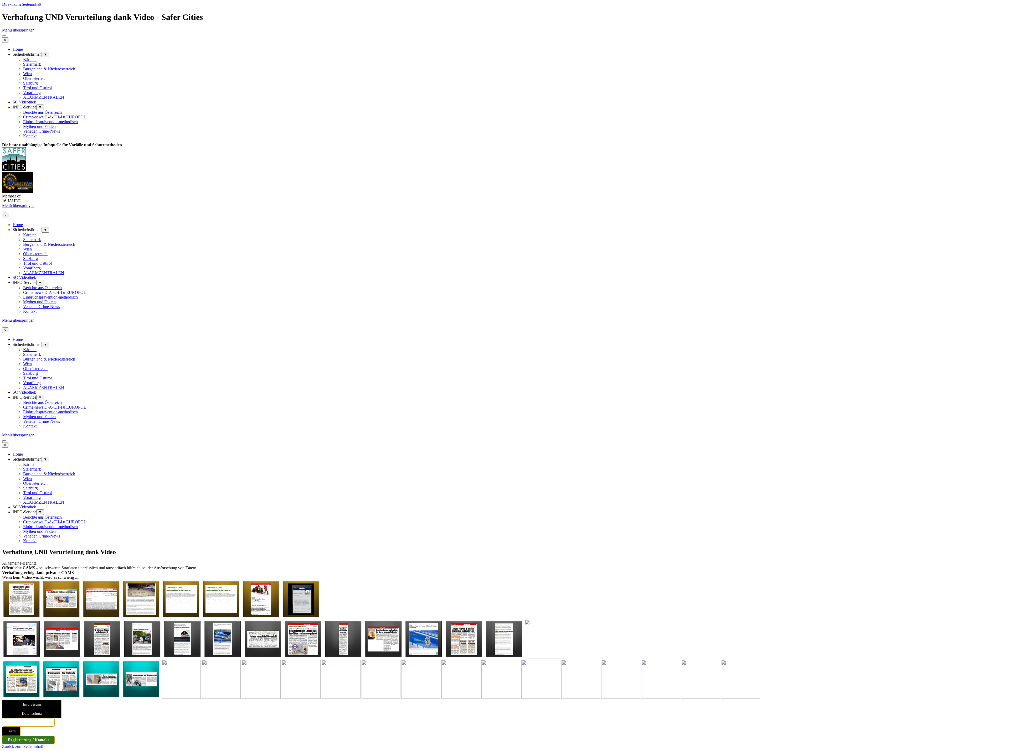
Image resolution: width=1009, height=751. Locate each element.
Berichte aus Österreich (42, 112)
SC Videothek (24, 102)
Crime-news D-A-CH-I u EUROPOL (54, 117)
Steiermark (32, 64)
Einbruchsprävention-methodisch (50, 121)
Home (18, 49)
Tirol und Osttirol (37, 88)
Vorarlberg (32, 92)
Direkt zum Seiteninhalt (21, 4)
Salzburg (30, 83)
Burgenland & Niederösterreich (49, 69)
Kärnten (30, 59)
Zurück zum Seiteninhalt (22, 746)
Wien (27, 73)
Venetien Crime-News (41, 131)
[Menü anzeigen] (4, 36)
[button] (21, 617)
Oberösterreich (35, 78)
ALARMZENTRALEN (43, 97)
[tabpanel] (504, 145)
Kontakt (30, 136)
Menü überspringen (18, 30)
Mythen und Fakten (39, 126)
